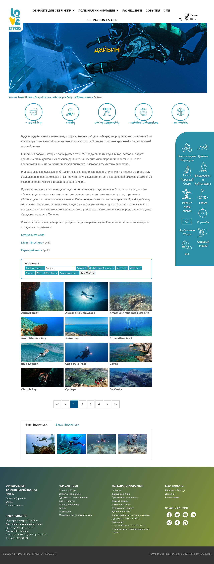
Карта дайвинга (31, 250)
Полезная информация (96, 10)
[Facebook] (169, 515)
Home (28, 97)
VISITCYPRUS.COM (45, 553)
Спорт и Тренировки (79, 97)
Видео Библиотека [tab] (67, 424)
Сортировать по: (68, 273)
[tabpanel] (86, 444)
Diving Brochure (31, 242)
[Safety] (70, 112)
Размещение (132, 10)
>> (115, 404)
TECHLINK (205, 553)
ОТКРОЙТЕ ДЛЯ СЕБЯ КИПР (52, 10)
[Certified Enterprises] (143, 112)
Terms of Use (156, 553)
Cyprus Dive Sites (32, 234)
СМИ (167, 10)
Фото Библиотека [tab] (36, 424)
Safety (70, 123)
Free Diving (33, 123)
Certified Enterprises (144, 123)
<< (57, 404)
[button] (180, 19)
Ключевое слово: (34, 268)
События (153, 10)
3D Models (180, 123)
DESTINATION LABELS (101, 19)
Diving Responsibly (106, 123)
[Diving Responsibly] (107, 112)
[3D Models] (180, 112)
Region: (80, 268)
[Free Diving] (33, 112)
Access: (121, 268)
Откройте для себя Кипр (49, 97)
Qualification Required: (100, 268)
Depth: (29, 273)
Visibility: (134, 268)
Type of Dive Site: (46, 273)
